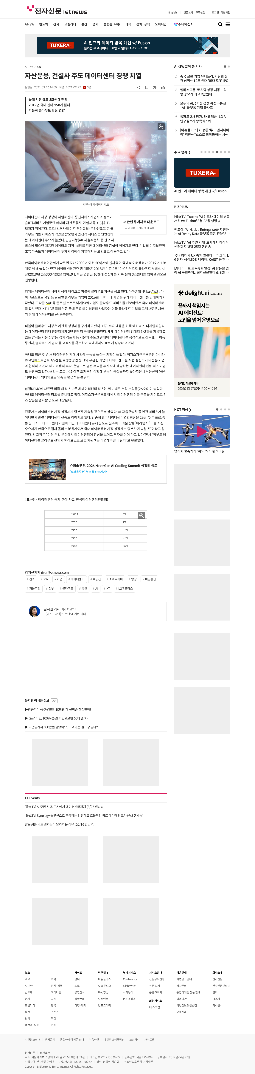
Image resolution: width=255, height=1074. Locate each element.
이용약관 (181, 999)
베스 (37, 360)
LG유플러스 (125, 589)
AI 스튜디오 (104, 986)
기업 (59, 579)
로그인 (215, 12)
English (172, 12)
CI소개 (216, 999)
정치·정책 (143, 24)
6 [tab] (221, 152)
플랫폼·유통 (112, 24)
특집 (53, 1018)
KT (108, 589)
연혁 (214, 992)
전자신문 (217, 979)
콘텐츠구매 (155, 992)
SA (48, 303)
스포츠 (55, 1012)
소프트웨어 (116, 579)
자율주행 (34, 589)
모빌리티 (70, 24)
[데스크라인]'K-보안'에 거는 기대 (66, 614)
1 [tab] (225, 66)
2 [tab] (229, 66)
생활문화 (79, 999)
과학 (128, 24)
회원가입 (225, 12)
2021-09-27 (78, 87)
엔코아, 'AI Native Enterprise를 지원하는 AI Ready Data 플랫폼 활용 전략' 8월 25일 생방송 (202, 234)
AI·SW (29, 24)
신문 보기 (154, 986)
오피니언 (161, 24)
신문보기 (188, 12)
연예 (77, 979)
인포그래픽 (104, 1005)
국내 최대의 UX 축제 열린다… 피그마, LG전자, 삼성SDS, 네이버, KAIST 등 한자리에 (201, 259)
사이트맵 (149, 1039)
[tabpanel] (202, 105)
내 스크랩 (154, 1007)
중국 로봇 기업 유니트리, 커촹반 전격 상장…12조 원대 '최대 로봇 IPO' (204, 78)
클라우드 (67, 589)
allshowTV (129, 986)
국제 (53, 999)
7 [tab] (225, 152)
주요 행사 (182, 152)
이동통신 (150, 579)
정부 (51, 589)
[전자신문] (57, 9)
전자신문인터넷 (221, 986)
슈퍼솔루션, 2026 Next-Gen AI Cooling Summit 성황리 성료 (113, 466)
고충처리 (181, 1012)
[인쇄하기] (163, 87)
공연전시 (79, 992)
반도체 (43, 24)
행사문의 (181, 986)
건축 (32, 579)
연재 (53, 1025)
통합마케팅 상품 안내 (188, 992)
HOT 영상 (183, 410)
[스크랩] (147, 87)
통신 (84, 24)
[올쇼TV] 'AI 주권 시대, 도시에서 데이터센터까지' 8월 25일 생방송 (201, 245)
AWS (154, 292)
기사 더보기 (68, 609)
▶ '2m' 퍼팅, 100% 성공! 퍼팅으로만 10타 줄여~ (56, 718)
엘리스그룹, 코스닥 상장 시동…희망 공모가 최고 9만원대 (203, 92)
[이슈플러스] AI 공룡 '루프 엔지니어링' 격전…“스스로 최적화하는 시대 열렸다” (204, 132)
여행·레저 (80, 1005)
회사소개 (45, 1053)
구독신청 (200, 12)
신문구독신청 (156, 979)
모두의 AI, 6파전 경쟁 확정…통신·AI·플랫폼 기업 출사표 (203, 105)
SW (39, 67)
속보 (27, 979)
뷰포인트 (103, 999)
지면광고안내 (184, 979)
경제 (95, 24)
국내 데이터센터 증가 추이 (140, 228)
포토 (77, 986)
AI (96, 589)
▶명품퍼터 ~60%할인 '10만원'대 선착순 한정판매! (58, 710)
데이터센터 (77, 579)
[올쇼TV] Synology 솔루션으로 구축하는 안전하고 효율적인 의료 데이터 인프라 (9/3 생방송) (84, 816)
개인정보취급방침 (186, 1005)
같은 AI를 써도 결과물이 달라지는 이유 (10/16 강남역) (59, 824)
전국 (53, 1005)
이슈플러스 (104, 979)
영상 (134, 579)
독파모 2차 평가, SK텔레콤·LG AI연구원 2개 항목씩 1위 (203, 119)
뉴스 (27, 972)
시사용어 (128, 992)
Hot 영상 (103, 992)
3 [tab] (209, 152)
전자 (56, 24)
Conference (130, 979)
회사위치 (217, 1005)
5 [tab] (217, 152)
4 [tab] (213, 152)
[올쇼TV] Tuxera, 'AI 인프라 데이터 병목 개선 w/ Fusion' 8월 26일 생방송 (202, 219)
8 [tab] (229, 152)
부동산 (97, 579)
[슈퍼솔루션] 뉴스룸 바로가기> (88, 472)
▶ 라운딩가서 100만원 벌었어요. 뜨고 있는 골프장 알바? (61, 727)
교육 (46, 579)
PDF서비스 (129, 999)
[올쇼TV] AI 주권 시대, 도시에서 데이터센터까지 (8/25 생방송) (64, 807)
